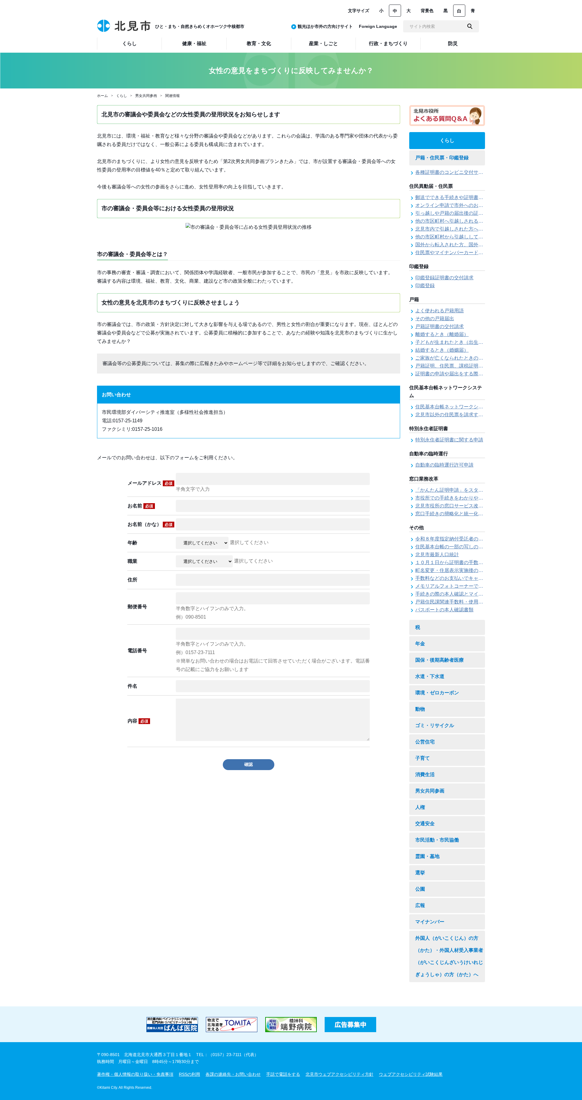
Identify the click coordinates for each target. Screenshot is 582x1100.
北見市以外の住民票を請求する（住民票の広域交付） (473, 414)
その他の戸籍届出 (434, 318)
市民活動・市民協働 (437, 839)
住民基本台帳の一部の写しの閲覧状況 (456, 546)
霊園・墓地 (427, 856)
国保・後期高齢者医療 (439, 660)
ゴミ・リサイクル (434, 725)
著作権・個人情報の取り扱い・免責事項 (135, 1074)
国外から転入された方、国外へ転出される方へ (466, 244)
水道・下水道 (429, 676)
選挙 (420, 872)
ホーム (102, 96)
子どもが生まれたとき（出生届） (451, 342)
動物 (420, 709)
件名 (132, 686)
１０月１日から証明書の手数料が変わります (463, 562)
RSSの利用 (189, 1074)
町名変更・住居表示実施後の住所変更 (456, 570)
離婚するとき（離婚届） (442, 334)
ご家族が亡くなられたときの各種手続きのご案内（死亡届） (480, 358)
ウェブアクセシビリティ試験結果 (411, 1074)
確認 (248, 764)
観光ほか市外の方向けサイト (325, 26)
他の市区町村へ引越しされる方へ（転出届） (463, 221)
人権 (420, 807)
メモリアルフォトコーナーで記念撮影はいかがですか (473, 586)
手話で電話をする (283, 1074)
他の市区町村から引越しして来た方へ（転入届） (468, 236)
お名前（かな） (150, 524)
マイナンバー (429, 921)
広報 (420, 905)
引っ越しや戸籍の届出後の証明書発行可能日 (463, 213)
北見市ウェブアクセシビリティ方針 (339, 1074)
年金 (420, 643)
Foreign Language (378, 26)
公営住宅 (425, 741)
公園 (420, 889)
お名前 (140, 505)
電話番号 (137, 650)
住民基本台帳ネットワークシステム (454, 406)
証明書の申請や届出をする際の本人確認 (459, 373)
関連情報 (172, 96)
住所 (132, 579)
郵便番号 (137, 606)
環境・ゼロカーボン (437, 692)
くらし (121, 96)
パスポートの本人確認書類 (444, 609)
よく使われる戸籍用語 (439, 310)
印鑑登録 (425, 285)
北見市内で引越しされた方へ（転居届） (459, 228)
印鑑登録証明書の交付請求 (444, 277)
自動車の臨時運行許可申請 (444, 464)
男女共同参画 (146, 96)
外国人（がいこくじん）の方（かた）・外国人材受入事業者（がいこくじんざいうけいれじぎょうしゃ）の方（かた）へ (449, 956)
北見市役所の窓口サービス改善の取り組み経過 (466, 505)
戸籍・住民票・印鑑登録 (442, 157)
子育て (422, 758)
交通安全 (425, 823)
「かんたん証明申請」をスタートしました (461, 490)
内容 (138, 720)
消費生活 (425, 774)
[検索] (470, 26)
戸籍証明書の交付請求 (439, 326)
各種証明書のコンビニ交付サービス (454, 172)
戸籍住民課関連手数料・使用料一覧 (454, 601)
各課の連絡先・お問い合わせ (233, 1074)
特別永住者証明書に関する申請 (449, 439)
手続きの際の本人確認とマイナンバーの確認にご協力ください (483, 594)
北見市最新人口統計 (437, 554)
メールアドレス (150, 483)
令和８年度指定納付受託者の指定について (461, 538)
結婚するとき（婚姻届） (442, 350)
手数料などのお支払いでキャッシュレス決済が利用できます (480, 578)
